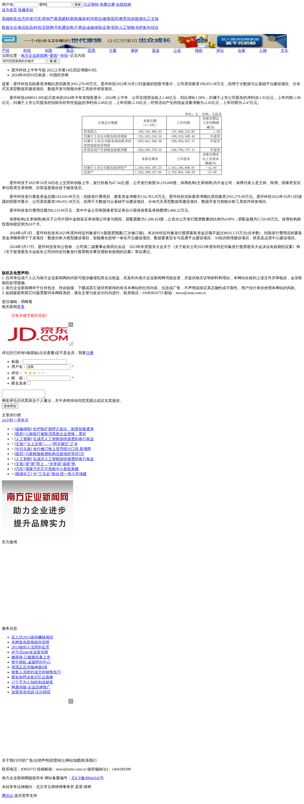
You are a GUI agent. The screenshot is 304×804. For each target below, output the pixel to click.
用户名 (7, 4)
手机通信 (61, 27)
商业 (82, 27)
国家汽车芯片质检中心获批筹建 (52, 469)
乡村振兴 (142, 27)
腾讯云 (8, 796)
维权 (199, 51)
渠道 (156, 51)
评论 (220, 51)
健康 (106, 19)
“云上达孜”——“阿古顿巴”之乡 (51, 444)
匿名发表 (19, 383)
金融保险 (94, 27)
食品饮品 (25, 27)
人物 (263, 51)
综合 (155, 27)
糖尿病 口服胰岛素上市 (30, 657)
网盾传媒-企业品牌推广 (31, 687)
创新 (48, 51)
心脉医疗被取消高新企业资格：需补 (55, 434)
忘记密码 (91, 4)
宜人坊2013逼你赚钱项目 (32, 637)
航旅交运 (9, 27)
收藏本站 (25, 10)
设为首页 (9, 10)
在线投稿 (123, 4)
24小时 (7, 420)
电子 (74, 27)
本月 (24, 420)
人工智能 (126, 27)
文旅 (155, 19)
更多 (21, 307)
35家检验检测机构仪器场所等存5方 (54, 454)
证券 (106, 27)
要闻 (53, 56)
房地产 (47, 19)
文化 (284, 51)
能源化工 (142, 19)
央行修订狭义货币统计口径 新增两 (62, 449)
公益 (177, 51)
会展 (241, 51)
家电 (74, 19)
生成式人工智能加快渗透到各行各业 (63, 439)
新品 (70, 51)
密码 (43, 4)
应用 (91, 51)
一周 (17, 420)
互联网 (47, 27)
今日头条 (23, 449)
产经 (6, 51)
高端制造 (9, 19)
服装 (82, 19)
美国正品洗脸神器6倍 (29, 667)
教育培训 (126, 19)
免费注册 (107, 4)
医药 (115, 19)
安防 (115, 27)
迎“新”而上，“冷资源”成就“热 (50, 464)
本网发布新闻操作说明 (30, 642)
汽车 (37, 19)
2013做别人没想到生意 (30, 647)
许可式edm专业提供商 (29, 652)
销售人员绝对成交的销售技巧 (36, 672)
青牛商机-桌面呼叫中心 (31, 662)
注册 (90, 353)
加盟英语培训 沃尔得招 (30, 692)
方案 (113, 51)
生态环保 (25, 19)
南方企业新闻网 (34, 56)
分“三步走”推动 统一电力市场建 (60, 474)
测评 (134, 51)
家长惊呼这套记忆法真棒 (32, 677)
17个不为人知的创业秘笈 (32, 682)
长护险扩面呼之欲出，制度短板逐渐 (63, 429)
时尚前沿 (94, 19)
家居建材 (61, 19)
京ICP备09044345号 (87, 778)
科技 (37, 27)
